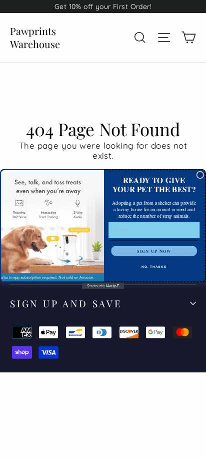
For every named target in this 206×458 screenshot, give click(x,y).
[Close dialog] (200, 175)
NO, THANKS (154, 266)
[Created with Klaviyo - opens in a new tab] (103, 285)
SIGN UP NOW (154, 251)
